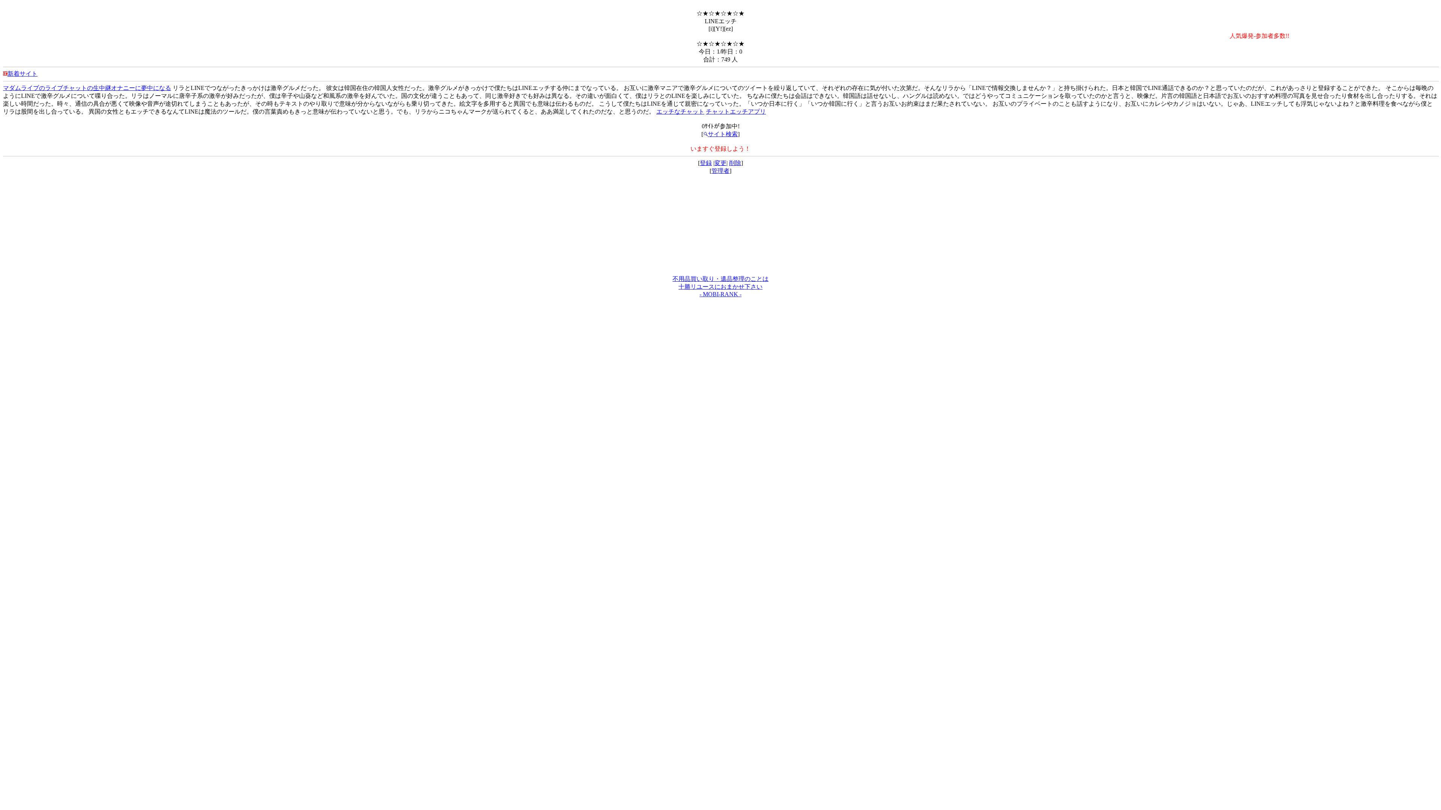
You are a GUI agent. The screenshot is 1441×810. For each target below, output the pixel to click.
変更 (720, 163)
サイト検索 (723, 134)
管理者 (720, 171)
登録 (706, 163)
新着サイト (23, 73)
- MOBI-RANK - (720, 294)
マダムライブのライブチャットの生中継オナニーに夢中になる (87, 88)
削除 (735, 163)
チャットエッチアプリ (736, 111)
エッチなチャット (680, 111)
